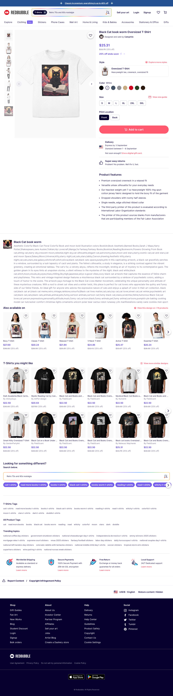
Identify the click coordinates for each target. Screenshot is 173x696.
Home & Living (90, 22)
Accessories (128, 22)
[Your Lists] (158, 12)
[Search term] (107, 12)
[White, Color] (107, 88)
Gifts (166, 22)
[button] (86, 3)
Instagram (134, 610)
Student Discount (19, 628)
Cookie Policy (80, 663)
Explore (8, 22)
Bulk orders (16, 642)
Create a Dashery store (57, 642)
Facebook (134, 615)
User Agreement (17, 663)
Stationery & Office (149, 22)
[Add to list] (90, 35)
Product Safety (92, 628)
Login (13, 633)
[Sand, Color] (125, 88)
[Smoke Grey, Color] (119, 88)
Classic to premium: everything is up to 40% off (86, 3)
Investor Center (53, 614)
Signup (13, 637)
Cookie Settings (92, 642)
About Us (50, 610)
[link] (10, 484)
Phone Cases (57, 22)
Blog (12, 624)
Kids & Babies (110, 22)
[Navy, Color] (113, 88)
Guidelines (89, 624)
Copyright (89, 633)
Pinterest (133, 629)
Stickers (42, 22)
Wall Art (73, 22)
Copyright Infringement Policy (45, 580)
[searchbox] (86, 476)
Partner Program (53, 619)
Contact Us (90, 637)
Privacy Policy (32, 663)
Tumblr (132, 624)
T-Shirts (7, 503)
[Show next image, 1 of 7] (91, 84)
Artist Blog (50, 637)
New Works (16, 619)
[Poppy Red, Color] (131, 88)
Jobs (47, 633)
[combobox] (71, 12)
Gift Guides (16, 610)
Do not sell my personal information (56, 663)
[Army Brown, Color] (143, 88)
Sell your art (51, 628)
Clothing (24, 22)
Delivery (88, 610)
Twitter (132, 619)
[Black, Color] (101, 88)
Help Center (90, 619)
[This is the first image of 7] (19, 84)
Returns (88, 614)
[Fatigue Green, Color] (137, 88)
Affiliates (49, 624)
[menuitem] (8, 22)
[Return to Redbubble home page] (16, 12)
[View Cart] (165, 12)
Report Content (16, 580)
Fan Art (14, 614)
